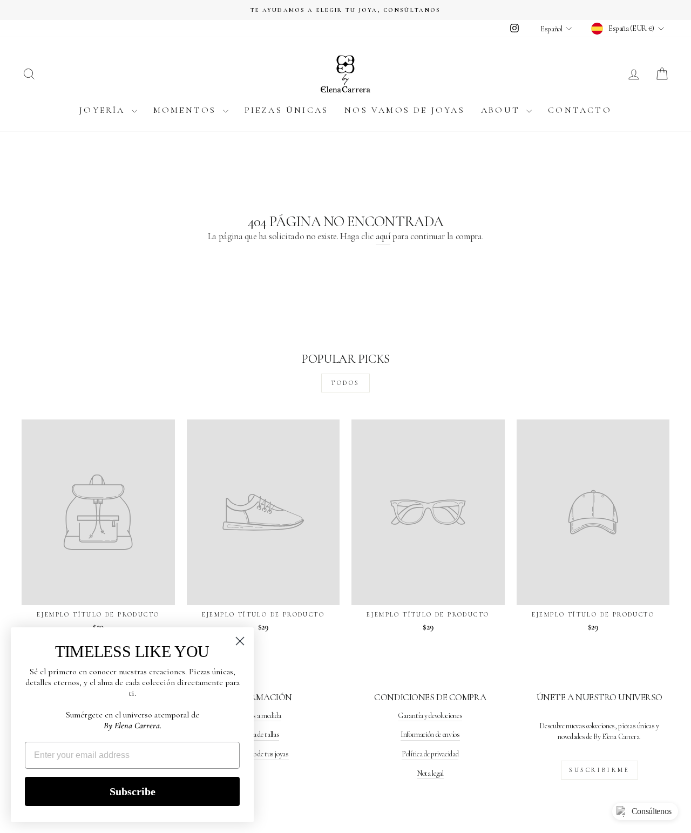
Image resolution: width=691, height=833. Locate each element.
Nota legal (430, 773)
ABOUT (502, 110)
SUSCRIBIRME (599, 770)
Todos (345, 383)
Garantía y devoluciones (430, 715)
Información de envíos (430, 734)
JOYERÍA (104, 110)
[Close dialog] (240, 641)
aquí (383, 236)
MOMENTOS (186, 110)
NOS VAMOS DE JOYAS (404, 110)
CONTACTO (580, 110)
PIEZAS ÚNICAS (287, 110)
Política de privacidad (430, 753)
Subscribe (132, 791)
